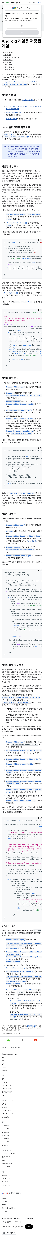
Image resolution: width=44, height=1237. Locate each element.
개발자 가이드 (6, 1157)
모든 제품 (4, 1211)
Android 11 (5, 1145)
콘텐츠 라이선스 (31, 1026)
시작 (22, 33)
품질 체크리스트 (11, 119)
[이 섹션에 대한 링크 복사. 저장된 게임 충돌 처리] (26, 665)
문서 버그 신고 (6, 1179)
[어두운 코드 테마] (38, 240)
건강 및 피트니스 (7, 1086)
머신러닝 (4, 1082)
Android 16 (5, 1129)
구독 (28, 1227)
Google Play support (8, 1182)
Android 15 (5, 1132)
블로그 (4, 1067)
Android (4, 1051)
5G (3, 1095)
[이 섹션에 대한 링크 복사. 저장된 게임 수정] (17, 926)
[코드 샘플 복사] (41, 240)
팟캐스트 (4, 1070)
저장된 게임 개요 (28, 100)
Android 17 (5, 1126)
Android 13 (5, 1139)
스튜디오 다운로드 (7, 1163)
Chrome (4, 1201)
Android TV (5, 1117)
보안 (3, 1057)
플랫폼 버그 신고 (7, 1175)
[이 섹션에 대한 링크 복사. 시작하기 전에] (18, 95)
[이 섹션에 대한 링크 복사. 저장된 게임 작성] (21, 378)
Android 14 (5, 1135)
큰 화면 (4, 1104)
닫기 (22, 26)
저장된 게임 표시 (32, 541)
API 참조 (4, 1160)
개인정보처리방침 (7, 1092)
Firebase (4, 1205)
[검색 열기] (30, 2)
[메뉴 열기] (3, 2)
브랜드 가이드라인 (27, 1218)
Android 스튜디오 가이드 (9, 1154)
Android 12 (5, 1142)
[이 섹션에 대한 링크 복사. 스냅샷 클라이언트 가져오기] (32, 127)
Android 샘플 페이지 (13, 113)
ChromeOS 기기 (7, 1110)
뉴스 (3, 1064)
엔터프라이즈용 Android (9, 1054)
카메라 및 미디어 (7, 1089)
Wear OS (4, 1107)
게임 (3, 1079)
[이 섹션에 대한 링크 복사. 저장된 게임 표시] (21, 167)
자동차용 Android (7, 1114)
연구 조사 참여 (6, 1185)
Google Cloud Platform (9, 1208)
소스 (3, 1061)
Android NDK (6, 1167)
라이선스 (17, 1218)
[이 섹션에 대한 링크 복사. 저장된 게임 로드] (21, 514)
